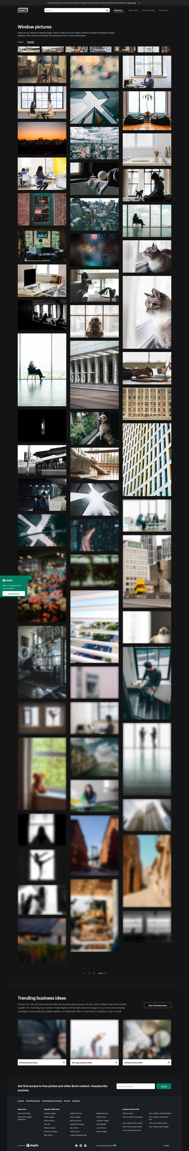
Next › (101, 973)
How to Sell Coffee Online (158, 1123)
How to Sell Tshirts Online (132, 1130)
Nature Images (75, 1117)
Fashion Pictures (76, 1113)
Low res (58, 80)
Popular (30, 41)
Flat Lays (47, 1124)
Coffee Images (49, 1117)
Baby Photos (48, 1135)
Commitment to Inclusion (52, 1100)
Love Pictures (101, 1128)
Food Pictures (101, 1117)
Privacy (67, 1100)
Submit (164, 1086)
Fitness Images (101, 1131)
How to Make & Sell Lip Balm (133, 1123)
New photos (133, 10)
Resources (163, 10)
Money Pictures (75, 1120)
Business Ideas (128, 1113)
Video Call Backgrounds (78, 1135)
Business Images (50, 1113)
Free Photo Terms (33, 1100)
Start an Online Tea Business (133, 1117)
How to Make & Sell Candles (159, 1126)
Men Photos (74, 1128)
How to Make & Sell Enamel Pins (158, 1118)
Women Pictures (49, 1128)
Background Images (77, 1124)
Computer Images (102, 1120)
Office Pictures (49, 1120)
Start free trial (13, 593)
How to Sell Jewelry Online (132, 1126)
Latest (20, 41)
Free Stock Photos (24, 1113)
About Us (76, 1100)
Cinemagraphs (101, 1124)
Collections (118, 10)
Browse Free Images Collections (25, 1118)
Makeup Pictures (102, 1113)
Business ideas (149, 10)
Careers (21, 1100)
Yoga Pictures (75, 1131)
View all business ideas (158, 1005)
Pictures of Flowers (51, 1131)
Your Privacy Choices (104, 1145)
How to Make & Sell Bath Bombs (160, 1113)
